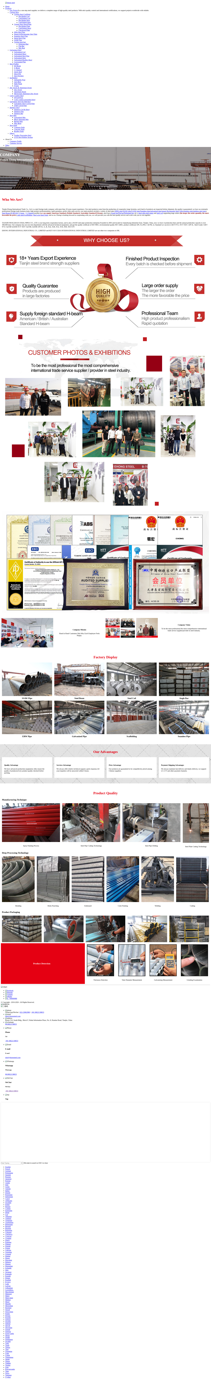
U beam (21, 213)
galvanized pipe (155, 211)
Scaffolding (28, 215)
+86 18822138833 (37, 1012)
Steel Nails (44, 215)
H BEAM (14, 213)
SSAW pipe (127, 211)
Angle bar (114, 213)
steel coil (160, 213)
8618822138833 (11, 1024)
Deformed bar (129, 213)
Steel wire (36, 215)
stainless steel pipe (199, 211)
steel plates (149, 213)
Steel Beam (6, 213)
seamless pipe (188, 211)
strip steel (20, 215)
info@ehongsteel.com (12, 1016)
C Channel (29, 213)
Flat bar (121, 213)
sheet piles (142, 213)
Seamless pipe (145, 211)
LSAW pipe (135, 211)
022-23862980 (25, 1012)
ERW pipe (118, 211)
